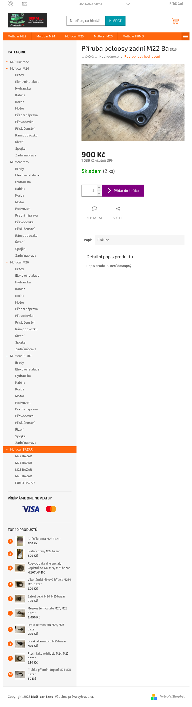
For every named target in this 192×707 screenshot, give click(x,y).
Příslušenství (24, 128)
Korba (19, 102)
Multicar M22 (19, 61)
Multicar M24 (19, 68)
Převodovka (24, 121)
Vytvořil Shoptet (172, 696)
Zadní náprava (25, 155)
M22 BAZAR (23, 456)
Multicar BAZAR (21, 449)
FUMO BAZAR (25, 482)
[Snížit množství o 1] (99, 193)
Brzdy (19, 75)
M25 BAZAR (23, 469)
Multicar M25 (19, 162)
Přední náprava (26, 115)
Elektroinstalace (27, 81)
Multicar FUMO (21, 356)
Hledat (115, 20)
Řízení (19, 141)
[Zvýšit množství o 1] (99, 188)
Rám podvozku (26, 135)
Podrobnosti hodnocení (142, 56)
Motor (19, 108)
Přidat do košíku (126, 190)
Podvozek (22, 208)
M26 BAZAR (23, 476)
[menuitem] (17, 36)
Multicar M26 (19, 262)
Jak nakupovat (91, 4)
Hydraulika (23, 88)
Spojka (20, 148)
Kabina (20, 95)
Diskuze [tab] (103, 239)
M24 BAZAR (23, 463)
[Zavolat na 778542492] (15, 3)
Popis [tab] (88, 239)
